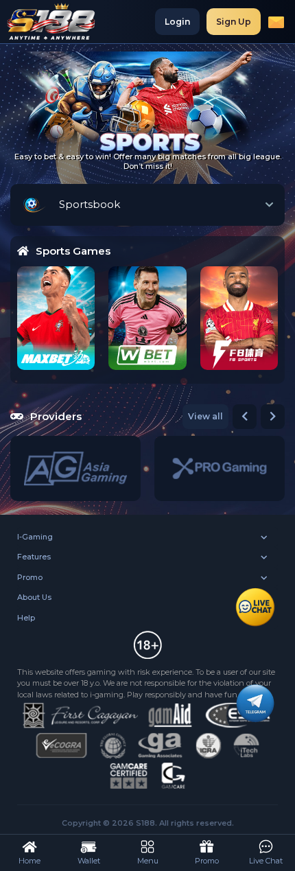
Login (177, 21)
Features (34, 556)
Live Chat (266, 861)
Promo (30, 577)
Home (29, 861)
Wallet (89, 861)
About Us (34, 597)
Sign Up (233, 21)
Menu (147, 861)
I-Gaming (35, 537)
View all (205, 416)
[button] (245, 416)
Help (26, 618)
